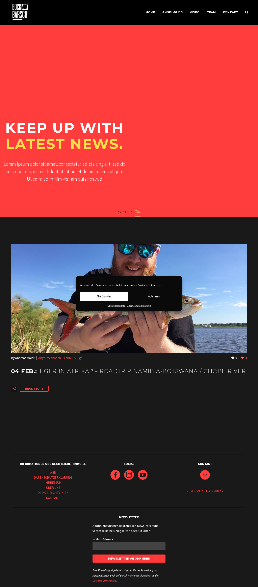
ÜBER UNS (53, 488)
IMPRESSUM (53, 482)
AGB (53, 472)
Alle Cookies (104, 296)
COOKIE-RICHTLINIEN (53, 493)
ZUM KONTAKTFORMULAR (205, 491)
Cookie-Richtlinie (116, 305)
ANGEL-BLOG (172, 12)
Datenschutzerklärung (139, 305)
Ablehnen (154, 296)
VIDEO (195, 12)
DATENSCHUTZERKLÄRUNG (53, 477)
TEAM (211, 12)
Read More (34, 388)
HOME (150, 12)
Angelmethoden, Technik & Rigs (60, 358)
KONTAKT (230, 12)
